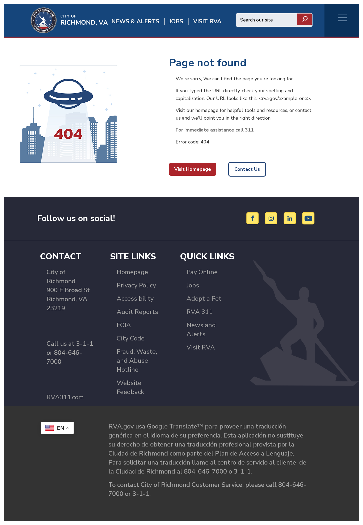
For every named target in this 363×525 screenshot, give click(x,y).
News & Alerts (135, 21)
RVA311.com (65, 397)
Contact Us (247, 169)
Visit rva (207, 21)
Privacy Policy (136, 285)
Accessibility (135, 298)
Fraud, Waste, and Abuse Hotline (137, 360)
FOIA (124, 325)
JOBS (176, 21)
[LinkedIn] (290, 218)
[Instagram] (272, 218)
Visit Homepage (192, 169)
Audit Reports (137, 312)
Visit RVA (201, 347)
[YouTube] (308, 218)
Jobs (193, 285)
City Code (131, 338)
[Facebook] (253, 218)
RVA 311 (200, 312)
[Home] (56, 20)
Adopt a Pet (204, 298)
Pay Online (202, 272)
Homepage (132, 272)
